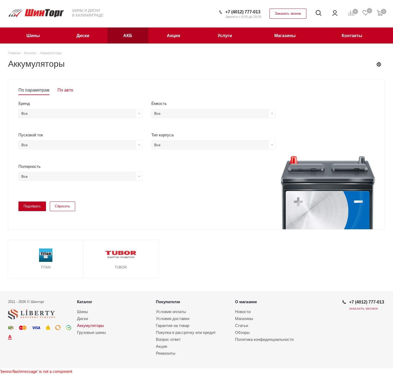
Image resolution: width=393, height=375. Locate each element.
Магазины (244, 318)
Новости (243, 311)
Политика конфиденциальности (264, 339)
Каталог (84, 301)
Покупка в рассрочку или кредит (186, 332)
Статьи (241, 325)
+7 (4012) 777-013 (242, 12)
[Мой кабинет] (335, 13)
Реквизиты (165, 353)
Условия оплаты (171, 311)
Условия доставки (172, 318)
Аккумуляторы (90, 325)
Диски (82, 318)
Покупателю (168, 301)
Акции (161, 346)
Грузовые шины (91, 332)
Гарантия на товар (172, 325)
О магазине (246, 301)
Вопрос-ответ (168, 339)
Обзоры (242, 332)
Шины (82, 311)
